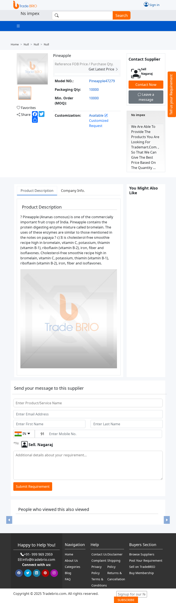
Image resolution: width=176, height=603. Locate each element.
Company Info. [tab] (73, 190)
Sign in (154, 5)
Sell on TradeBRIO (142, 567)
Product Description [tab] (37, 190)
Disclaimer (115, 554)
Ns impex (138, 115)
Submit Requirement (33, 486)
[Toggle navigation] (18, 26)
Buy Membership (141, 573)
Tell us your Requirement (171, 94)
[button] (9, 519)
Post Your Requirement (145, 560)
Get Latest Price (102, 69)
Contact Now (145, 84)
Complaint (98, 560)
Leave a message (146, 97)
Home (15, 44)
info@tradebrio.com (38, 559)
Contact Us (99, 554)
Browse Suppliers (141, 554)
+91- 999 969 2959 (38, 554)
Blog (68, 573)
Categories (72, 567)
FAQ (68, 579)
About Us (71, 560)
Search (121, 15)
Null (26, 44)
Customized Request (98, 123)
